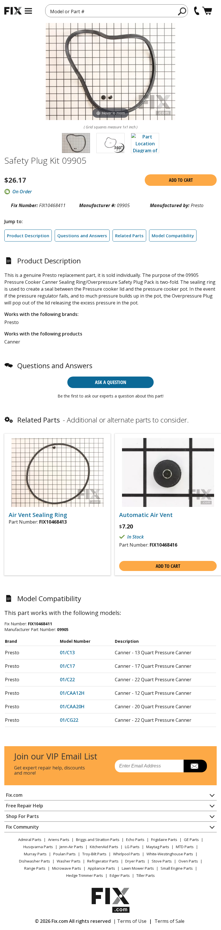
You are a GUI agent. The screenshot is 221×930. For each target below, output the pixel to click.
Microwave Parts (66, 868)
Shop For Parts (22, 816)
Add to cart (181, 180)
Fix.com (14, 795)
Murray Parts (35, 853)
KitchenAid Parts (104, 846)
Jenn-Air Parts (71, 846)
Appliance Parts (101, 868)
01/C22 (67, 679)
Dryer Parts (135, 861)
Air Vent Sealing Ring (38, 515)
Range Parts (34, 868)
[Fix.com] (13, 11)
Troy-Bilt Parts (94, 853)
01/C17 (67, 666)
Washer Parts (69, 861)
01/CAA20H (72, 706)
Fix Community (22, 827)
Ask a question (110, 382)
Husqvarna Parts (38, 846)
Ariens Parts (58, 839)
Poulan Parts (64, 853)
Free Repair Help (24, 805)
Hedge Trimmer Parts (84, 875)
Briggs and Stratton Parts (97, 839)
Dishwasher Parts (34, 861)
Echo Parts (135, 839)
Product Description (28, 235)
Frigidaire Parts (164, 839)
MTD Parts (185, 846)
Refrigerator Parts (103, 861)
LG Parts (132, 846)
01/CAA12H (72, 693)
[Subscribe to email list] (195, 766)
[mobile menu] (28, 11)
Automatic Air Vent (146, 515)
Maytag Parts (157, 846)
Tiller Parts (145, 875)
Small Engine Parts (177, 868)
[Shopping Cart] (207, 11)
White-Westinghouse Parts (169, 853)
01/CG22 (69, 720)
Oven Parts (188, 861)
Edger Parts (120, 875)
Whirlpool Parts (126, 853)
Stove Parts (162, 861)
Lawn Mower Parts (138, 868)
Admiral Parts (29, 839)
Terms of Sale (169, 921)
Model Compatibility (173, 235)
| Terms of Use (129, 921)
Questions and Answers (82, 235)
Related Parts (129, 235)
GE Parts (191, 839)
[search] (182, 11)
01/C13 (67, 652)
